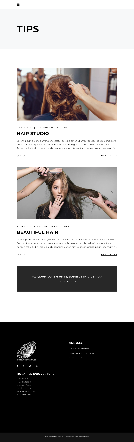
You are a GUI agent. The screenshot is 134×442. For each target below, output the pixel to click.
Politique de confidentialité (77, 436)
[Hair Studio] (67, 94)
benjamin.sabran (48, 128)
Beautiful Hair (37, 232)
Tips (66, 128)
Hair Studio (33, 133)
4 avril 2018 (25, 128)
